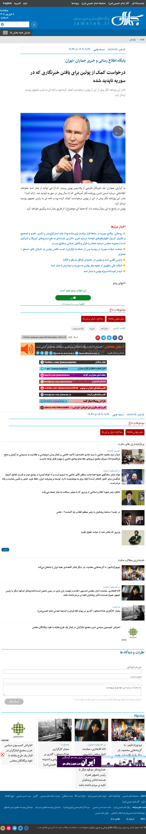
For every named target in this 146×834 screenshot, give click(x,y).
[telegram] (14, 828)
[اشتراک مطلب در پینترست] (97, 338)
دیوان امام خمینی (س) (97, 796)
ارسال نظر (14, 701)
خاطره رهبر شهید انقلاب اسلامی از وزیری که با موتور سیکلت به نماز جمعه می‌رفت (81, 492)
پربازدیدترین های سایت (131, 444)
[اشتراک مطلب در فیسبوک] (114, 338)
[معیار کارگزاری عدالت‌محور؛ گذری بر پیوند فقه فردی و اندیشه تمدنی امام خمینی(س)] (133, 613)
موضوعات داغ (117, 309)
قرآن (143, 802)
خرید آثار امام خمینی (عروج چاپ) (76, 807)
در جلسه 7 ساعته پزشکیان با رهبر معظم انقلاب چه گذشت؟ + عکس (88, 512)
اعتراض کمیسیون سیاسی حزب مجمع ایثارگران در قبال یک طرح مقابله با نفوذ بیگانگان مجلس (76, 627)
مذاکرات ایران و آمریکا (93, 319)
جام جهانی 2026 (116, 319)
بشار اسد (104, 328)
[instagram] (2, 828)
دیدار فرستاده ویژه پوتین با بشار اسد (103, 271)
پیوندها (75, 3)
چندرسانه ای (138, 3)
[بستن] (2, 754)
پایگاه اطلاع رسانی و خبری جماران (103, 827)
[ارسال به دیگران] (120, 338)
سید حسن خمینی (23, 796)
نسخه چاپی (99, 49)
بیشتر (5, 549)
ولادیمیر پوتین (78, 328)
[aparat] (8, 828)
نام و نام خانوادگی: (134, 667)
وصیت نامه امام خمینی (50, 796)
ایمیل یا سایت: (135, 677)
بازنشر (132, 39)
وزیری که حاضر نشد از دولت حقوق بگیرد (100, 532)
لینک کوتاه (73, 337)
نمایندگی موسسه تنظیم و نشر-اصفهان (18, 807)
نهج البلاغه (9, 796)
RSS (143, 819)
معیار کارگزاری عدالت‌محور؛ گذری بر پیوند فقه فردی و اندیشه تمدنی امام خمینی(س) (79, 611)
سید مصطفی (67, 796)
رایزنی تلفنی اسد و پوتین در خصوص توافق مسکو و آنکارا (93, 260)
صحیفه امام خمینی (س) (94, 3)
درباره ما (130, 819)
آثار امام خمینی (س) (119, 3)
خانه (142, 39)
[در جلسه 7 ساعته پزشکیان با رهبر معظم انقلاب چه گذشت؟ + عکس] (133, 517)
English (7, 3)
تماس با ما (115, 819)
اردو (25, 3)
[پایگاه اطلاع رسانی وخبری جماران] (108, 19)
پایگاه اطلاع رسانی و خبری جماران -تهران (95, 60)
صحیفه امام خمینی (130, 796)
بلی (71, 298)
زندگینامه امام (114, 796)
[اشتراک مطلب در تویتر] (109, 338)
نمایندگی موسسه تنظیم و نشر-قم (48, 807)
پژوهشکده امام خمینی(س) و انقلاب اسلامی (128, 813)
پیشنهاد (139, 716)
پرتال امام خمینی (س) (122, 807)
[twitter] (20, 828)
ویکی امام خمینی (102, 813)
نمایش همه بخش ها (20, 32)
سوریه (92, 328)
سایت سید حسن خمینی (102, 807)
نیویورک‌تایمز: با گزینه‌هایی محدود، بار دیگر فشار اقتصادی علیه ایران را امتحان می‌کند (79, 567)
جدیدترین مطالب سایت (131, 560)
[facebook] (26, 828)
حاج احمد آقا (80, 796)
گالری (35, 796)
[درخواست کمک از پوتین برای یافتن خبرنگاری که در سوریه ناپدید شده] (73, 148)
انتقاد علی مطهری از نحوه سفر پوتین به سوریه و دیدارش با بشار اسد (87, 265)
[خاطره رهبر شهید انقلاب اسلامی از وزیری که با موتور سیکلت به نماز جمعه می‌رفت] (133, 497)
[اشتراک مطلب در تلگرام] (103, 338)
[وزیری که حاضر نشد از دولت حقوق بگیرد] (133, 537)
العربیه (17, 3)
